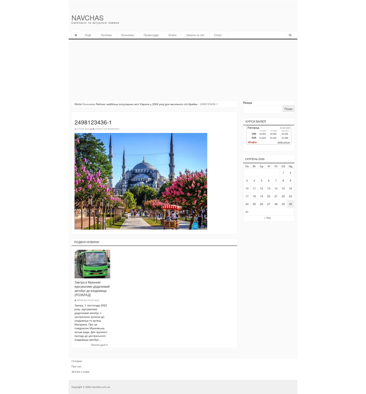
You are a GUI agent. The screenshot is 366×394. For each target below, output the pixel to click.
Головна (76, 361)
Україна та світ (195, 35)
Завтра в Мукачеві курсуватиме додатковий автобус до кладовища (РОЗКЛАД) (92, 288)
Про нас (76, 366)
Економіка (127, 35)
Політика (106, 35)
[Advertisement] (183, 68)
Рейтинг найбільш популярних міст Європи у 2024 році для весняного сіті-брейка (146, 104)
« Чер (267, 217)
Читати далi (98, 345)
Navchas (87, 17)
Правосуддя (151, 35)
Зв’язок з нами (80, 371)
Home (78, 104)
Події (88, 35)
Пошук (247, 102)
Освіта (173, 35)
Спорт (218, 35)
